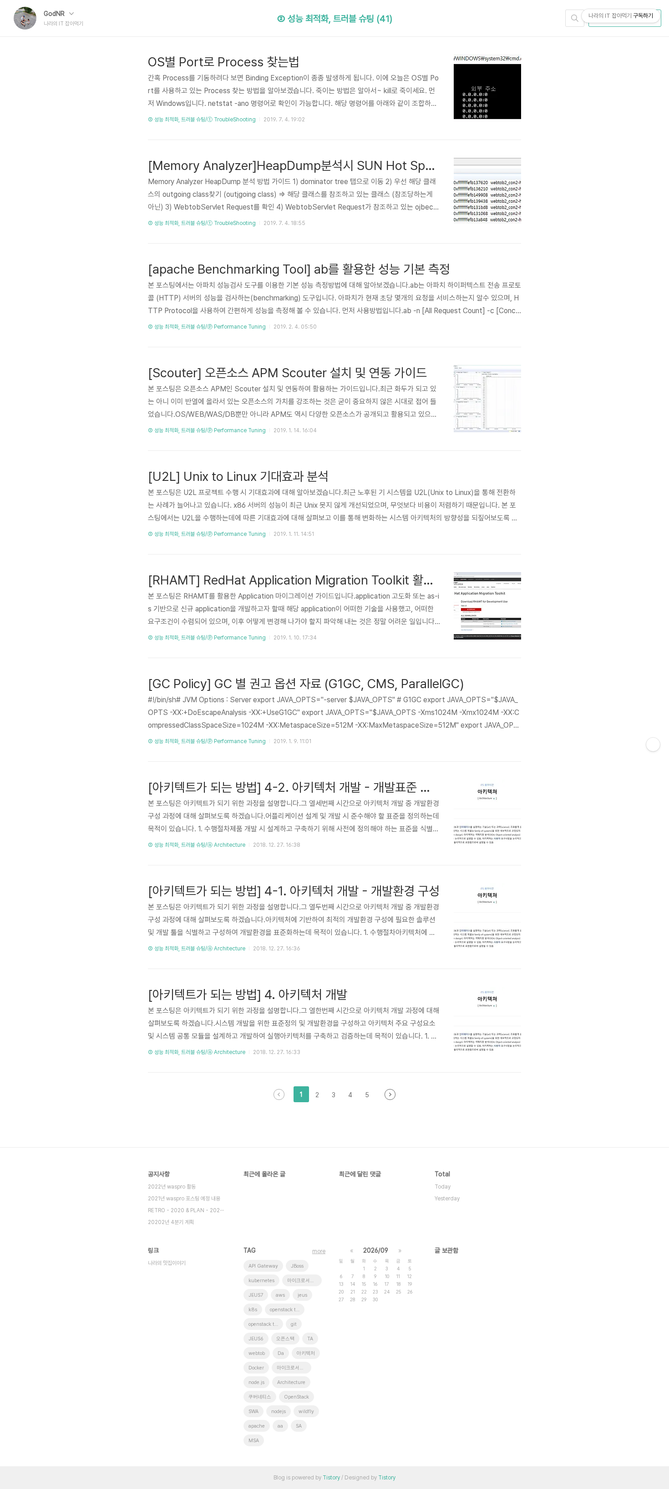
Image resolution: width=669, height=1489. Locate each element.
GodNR (55, 13)
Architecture (291, 1382)
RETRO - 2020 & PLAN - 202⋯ (186, 1210)
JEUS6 (256, 1339)
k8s (252, 1310)
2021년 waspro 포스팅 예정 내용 (184, 1198)
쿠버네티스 (259, 1397)
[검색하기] (575, 18)
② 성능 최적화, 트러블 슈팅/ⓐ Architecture (196, 845)
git (294, 1324)
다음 (390, 1094)
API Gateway (263, 1266)
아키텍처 (306, 1353)
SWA (253, 1411)
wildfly (306, 1411)
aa (280, 1426)
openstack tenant (287, 1310)
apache (256, 1426)
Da (281, 1353)
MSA (253, 1441)
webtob (256, 1353)
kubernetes (261, 1281)
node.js (256, 1382)
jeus (302, 1295)
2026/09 (375, 1250)
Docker (256, 1368)
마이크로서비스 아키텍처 (304, 1281)
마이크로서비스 (293, 1368)
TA (310, 1339)
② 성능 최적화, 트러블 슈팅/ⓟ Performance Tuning (207, 327)
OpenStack (296, 1397)
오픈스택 (285, 1339)
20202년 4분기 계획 (171, 1222)
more (318, 1251)
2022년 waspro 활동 (172, 1187)
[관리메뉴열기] (653, 744)
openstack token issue (265, 1324)
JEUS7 (255, 1295)
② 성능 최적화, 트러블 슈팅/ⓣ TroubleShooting (202, 119)
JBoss (297, 1266)
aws (280, 1295)
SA (299, 1426)
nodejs (278, 1411)
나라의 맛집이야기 (167, 1263)
